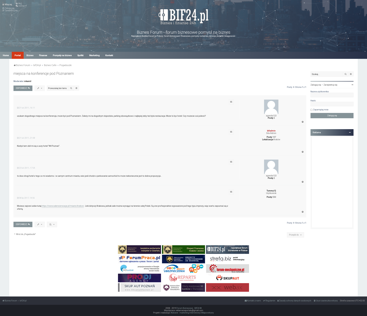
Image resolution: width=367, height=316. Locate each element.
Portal (18, 55)
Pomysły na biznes (62, 55)
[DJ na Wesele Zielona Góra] (139, 278)
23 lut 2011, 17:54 (27, 168)
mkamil (27, 81)
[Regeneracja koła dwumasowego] (183, 278)
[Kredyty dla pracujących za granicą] (183, 259)
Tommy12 (271, 191)
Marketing (94, 55)
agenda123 (271, 116)
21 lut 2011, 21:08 (27, 138)
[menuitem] (19, 3)
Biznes (30, 55)
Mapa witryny (208, 313)
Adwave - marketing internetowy (185, 313)
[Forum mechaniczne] (227, 268)
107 (274, 137)
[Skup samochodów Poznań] (139, 287)
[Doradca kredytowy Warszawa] (183, 287)
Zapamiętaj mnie (320, 109)
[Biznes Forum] (183, 16)
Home (6, 55)
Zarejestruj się (330, 85)
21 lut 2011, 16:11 (27, 108)
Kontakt (109, 55)
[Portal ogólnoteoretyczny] (227, 259)
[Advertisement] (332, 182)
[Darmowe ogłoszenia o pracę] (139, 259)
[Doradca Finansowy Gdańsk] (139, 249)
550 (274, 197)
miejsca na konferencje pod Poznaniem (43, 73)
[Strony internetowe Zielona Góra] (139, 268)
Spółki (80, 55)
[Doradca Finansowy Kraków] (183, 249)
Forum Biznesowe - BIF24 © (189, 308)
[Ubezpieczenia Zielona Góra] (183, 268)
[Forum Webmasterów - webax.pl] (227, 287)
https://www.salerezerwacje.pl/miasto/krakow (63, 206)
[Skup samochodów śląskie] (227, 278)
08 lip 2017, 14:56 (27, 198)
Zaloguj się (316, 85)
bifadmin (271, 131)
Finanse (43, 55)
